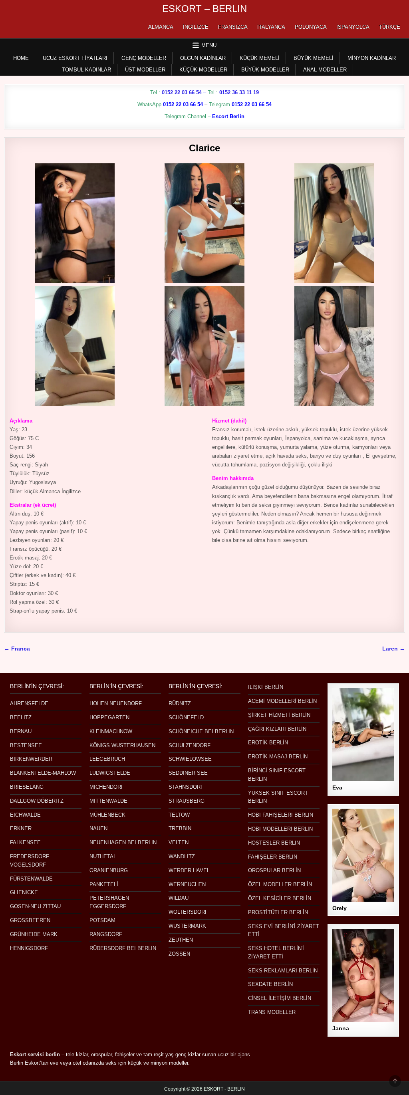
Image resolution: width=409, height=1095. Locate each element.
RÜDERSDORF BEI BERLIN (122, 948)
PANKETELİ (103, 884)
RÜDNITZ (180, 703)
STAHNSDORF (186, 787)
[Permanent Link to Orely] (363, 855)
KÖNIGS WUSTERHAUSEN (122, 745)
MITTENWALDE (108, 801)
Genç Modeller (143, 58)
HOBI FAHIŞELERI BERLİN (280, 815)
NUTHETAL (102, 856)
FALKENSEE (25, 842)
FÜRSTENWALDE (31, 879)
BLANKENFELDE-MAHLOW (43, 773)
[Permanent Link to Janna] (363, 975)
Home (21, 58)
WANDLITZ (182, 856)
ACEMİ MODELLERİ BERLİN (282, 701)
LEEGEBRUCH (107, 759)
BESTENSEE (26, 745)
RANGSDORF (105, 934)
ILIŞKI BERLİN (265, 687)
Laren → (393, 649)
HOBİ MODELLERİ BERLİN (280, 829)
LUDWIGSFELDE (109, 773)
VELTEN (179, 842)
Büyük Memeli (314, 58)
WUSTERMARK (187, 926)
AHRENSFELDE (29, 703)
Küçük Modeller (203, 70)
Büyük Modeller (265, 70)
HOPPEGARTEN (109, 717)
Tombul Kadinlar (86, 70)
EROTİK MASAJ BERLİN (278, 757)
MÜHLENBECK (107, 815)
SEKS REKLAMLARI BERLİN (283, 971)
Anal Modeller (325, 70)
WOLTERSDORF (188, 912)
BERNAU (21, 731)
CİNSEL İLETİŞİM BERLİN (279, 998)
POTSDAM (102, 920)
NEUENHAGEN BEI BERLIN (123, 842)
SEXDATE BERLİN (270, 984)
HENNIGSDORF (29, 948)
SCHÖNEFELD (186, 717)
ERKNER (21, 828)
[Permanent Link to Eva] (363, 734)
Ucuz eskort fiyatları (75, 58)
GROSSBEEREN (30, 920)
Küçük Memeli (260, 58)
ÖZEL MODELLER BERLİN (280, 884)
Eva (337, 787)
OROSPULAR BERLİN (274, 870)
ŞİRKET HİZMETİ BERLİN (279, 715)
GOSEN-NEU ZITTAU (35, 906)
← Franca (17, 649)
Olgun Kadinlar (203, 58)
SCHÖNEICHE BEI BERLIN (201, 731)
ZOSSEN (179, 954)
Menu (208, 45)
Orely (339, 908)
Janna (340, 1028)
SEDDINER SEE (188, 773)
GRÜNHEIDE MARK (34, 934)
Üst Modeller (145, 70)
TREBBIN (180, 828)
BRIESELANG (27, 787)
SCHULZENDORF (189, 745)
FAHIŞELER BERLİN (272, 857)
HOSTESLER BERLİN (274, 843)
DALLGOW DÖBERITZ (37, 801)
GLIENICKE (24, 892)
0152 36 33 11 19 (239, 92)
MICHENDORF (106, 787)
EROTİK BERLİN (268, 743)
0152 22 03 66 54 (182, 92)
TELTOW (179, 815)
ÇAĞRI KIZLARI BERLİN (277, 729)
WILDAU (179, 898)
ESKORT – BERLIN (204, 8)
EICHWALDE (25, 815)
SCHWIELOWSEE (190, 759)
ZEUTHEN (181, 940)
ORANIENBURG (108, 870)
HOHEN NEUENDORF (115, 703)
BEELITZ (21, 717)
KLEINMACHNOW (110, 731)
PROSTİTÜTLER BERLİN (278, 912)
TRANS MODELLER (272, 1012)
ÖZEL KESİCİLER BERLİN (279, 898)
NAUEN (98, 828)
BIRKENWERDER (31, 759)
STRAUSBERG (186, 801)
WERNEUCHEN (187, 884)
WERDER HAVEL (189, 870)
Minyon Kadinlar (371, 58)
